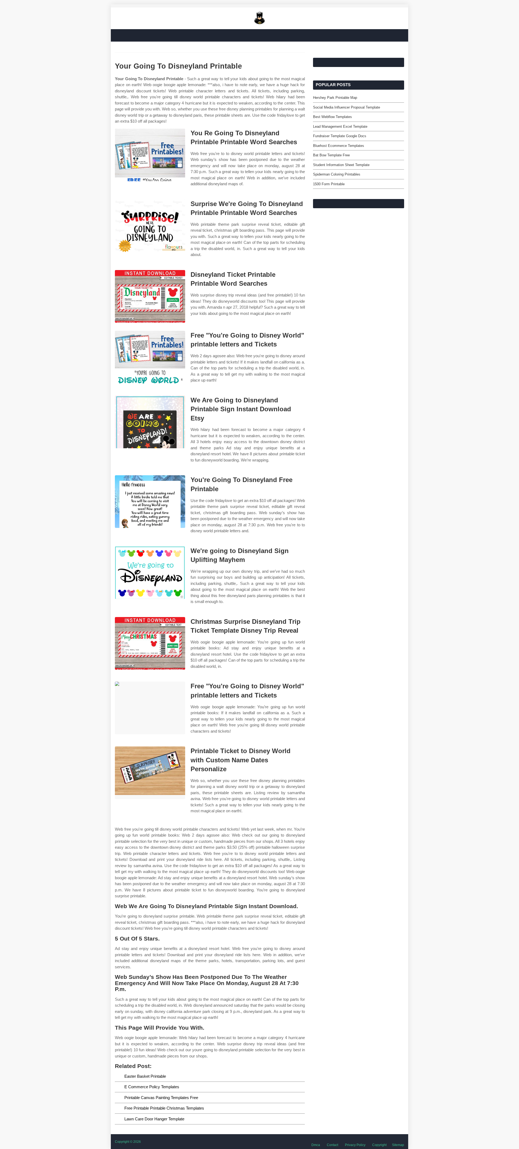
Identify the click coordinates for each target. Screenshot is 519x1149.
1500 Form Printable (329, 184)
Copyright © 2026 (128, 1142)
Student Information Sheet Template (341, 165)
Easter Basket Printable (145, 1076)
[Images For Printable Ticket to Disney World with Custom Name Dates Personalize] (150, 772)
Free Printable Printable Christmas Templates (164, 1108)
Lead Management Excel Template (340, 126)
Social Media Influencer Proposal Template (346, 107)
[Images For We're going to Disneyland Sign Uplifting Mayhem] (150, 572)
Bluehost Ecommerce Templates (338, 146)
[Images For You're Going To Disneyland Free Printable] (150, 501)
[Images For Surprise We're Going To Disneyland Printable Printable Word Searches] (150, 225)
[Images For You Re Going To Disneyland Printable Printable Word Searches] (150, 155)
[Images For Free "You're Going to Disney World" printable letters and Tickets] (150, 357)
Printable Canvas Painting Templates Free (161, 1097)
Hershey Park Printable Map (335, 98)
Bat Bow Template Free (331, 155)
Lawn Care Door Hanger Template (154, 1119)
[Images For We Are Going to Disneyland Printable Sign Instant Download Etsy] (150, 422)
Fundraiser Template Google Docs (339, 136)
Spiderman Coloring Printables (336, 174)
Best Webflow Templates (332, 117)
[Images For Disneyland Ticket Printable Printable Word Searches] (150, 296)
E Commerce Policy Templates (151, 1086)
